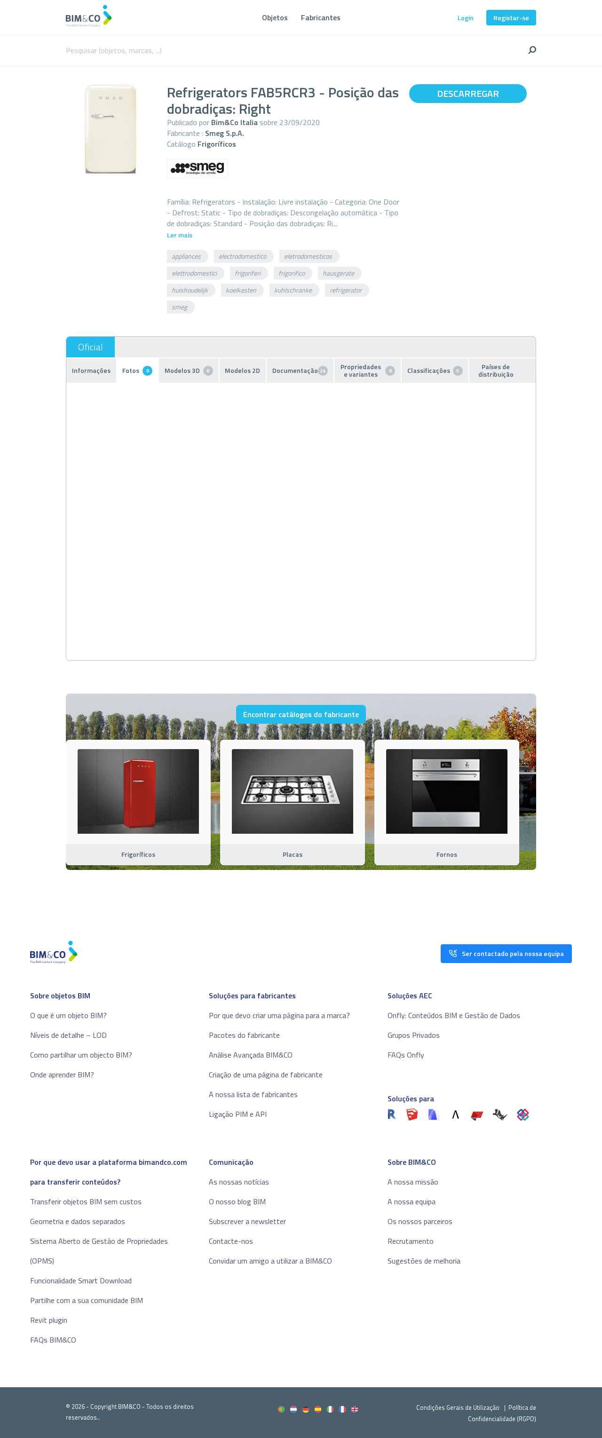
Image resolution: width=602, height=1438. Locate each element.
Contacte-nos (231, 1241)
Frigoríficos (217, 144)
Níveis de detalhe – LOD (68, 1035)
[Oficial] (90, 347)
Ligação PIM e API (238, 1114)
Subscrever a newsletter (247, 1221)
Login (466, 18)
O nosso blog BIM (237, 1201)
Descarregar (468, 93)
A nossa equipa (412, 1201)
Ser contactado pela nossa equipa (513, 953)
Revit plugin (48, 1320)
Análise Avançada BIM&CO (251, 1054)
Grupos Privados (414, 1035)
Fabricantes (321, 17)
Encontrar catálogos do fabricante (301, 714)
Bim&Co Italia (234, 122)
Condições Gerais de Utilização (458, 1407)
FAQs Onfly (406, 1054)
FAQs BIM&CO (53, 1339)
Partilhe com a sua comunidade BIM (86, 1300)
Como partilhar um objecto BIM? (81, 1054)
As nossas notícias (239, 1181)
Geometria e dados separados (77, 1221)
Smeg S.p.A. (224, 133)
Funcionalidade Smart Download (81, 1280)
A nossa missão (413, 1181)
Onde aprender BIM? (62, 1074)
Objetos (275, 17)
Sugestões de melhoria (424, 1260)
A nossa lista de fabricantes (253, 1094)
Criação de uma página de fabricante (266, 1074)
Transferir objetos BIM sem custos (86, 1201)
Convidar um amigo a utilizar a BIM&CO (270, 1260)
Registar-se (511, 18)
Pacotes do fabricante (244, 1035)
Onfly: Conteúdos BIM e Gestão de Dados (454, 1015)
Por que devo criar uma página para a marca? (279, 1015)
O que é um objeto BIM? (68, 1015)
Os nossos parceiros (420, 1221)
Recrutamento (411, 1241)
